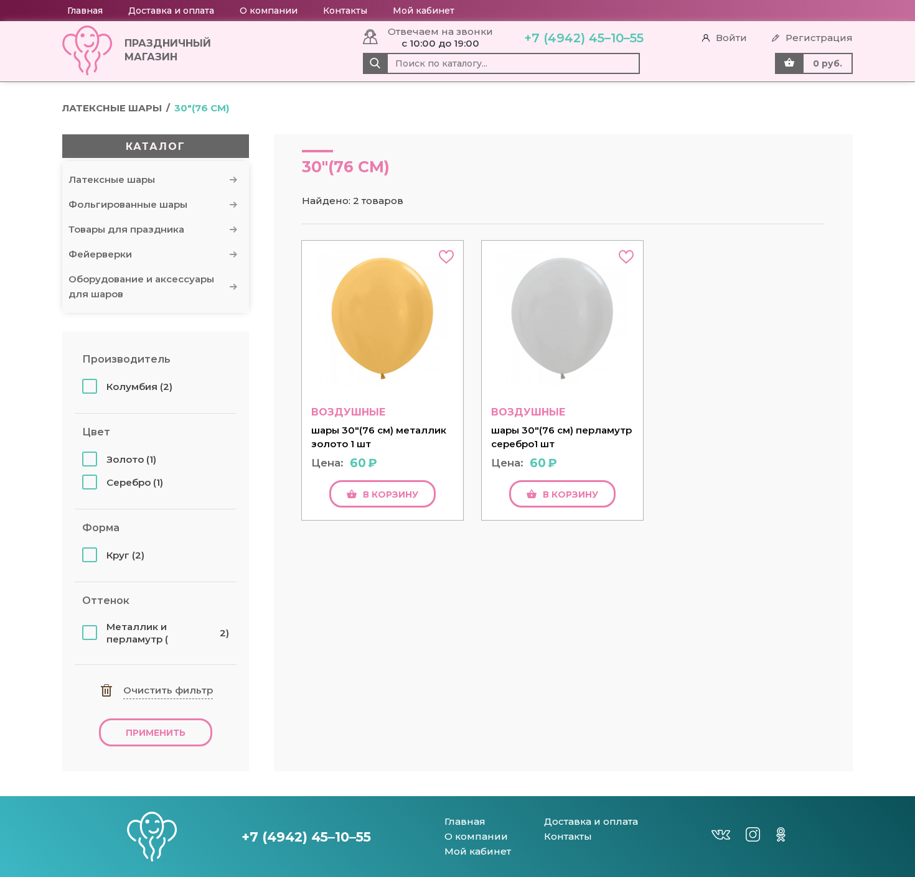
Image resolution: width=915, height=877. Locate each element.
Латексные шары (112, 108)
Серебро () (134, 482)
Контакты (345, 10)
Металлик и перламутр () (167, 633)
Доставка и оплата (171, 10)
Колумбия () (139, 386)
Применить (155, 732)
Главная (85, 10)
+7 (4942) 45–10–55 (584, 37)
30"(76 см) (201, 108)
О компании (269, 10)
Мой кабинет (423, 10)
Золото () (131, 459)
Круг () (125, 555)
